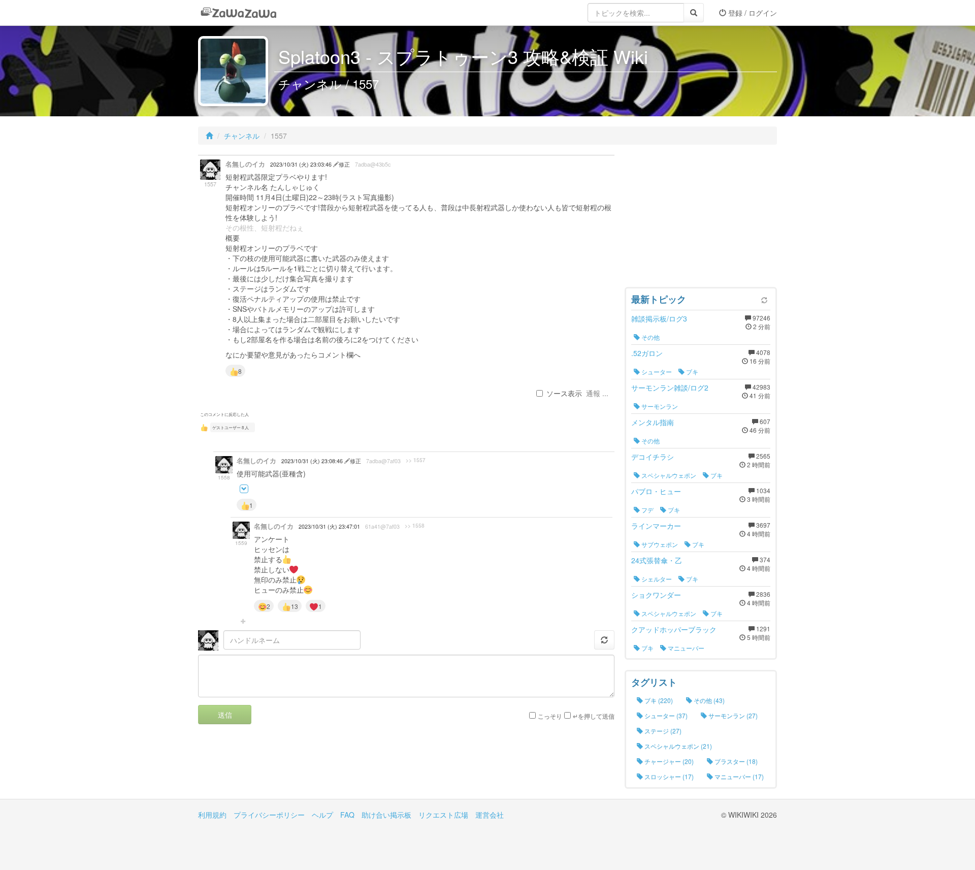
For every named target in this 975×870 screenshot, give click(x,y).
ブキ (691, 371)
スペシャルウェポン (668, 475)
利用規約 (212, 815)
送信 (225, 715)
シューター (656, 371)
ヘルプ (322, 815)
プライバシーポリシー (269, 815)
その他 (650, 337)
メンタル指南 (652, 422)
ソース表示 (564, 393)
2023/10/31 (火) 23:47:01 (329, 526)
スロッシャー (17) (668, 776)
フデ (647, 509)
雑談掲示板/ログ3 (659, 318)
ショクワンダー (656, 595)
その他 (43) (708, 700)
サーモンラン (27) (732, 715)
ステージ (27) (662, 730)
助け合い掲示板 (386, 815)
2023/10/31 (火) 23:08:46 (312, 461)
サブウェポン (659, 544)
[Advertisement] (701, 218)
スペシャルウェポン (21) (677, 746)
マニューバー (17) (738, 776)
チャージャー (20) (668, 761)
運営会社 (489, 815)
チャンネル (241, 136)
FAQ (347, 815)
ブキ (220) (658, 700)
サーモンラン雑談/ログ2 (669, 387)
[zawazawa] (238, 12)
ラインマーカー (656, 526)
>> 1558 (415, 525)
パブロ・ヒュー (656, 491)
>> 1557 (416, 460)
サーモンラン (659, 406)
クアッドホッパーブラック (674, 629)
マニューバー (685, 647)
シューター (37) (665, 715)
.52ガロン (647, 353)
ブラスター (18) (735, 761)
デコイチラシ (652, 457)
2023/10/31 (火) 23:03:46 (301, 164)
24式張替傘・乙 (656, 560)
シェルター (656, 578)
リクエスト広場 (443, 815)
